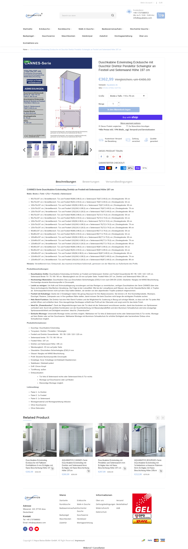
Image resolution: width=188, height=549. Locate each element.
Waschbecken (68, 36)
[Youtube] (37, 529)
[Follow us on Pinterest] (120, 156)
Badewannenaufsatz (112, 29)
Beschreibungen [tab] (66, 181)
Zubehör (103, 36)
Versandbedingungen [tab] (119, 181)
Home (25, 49)
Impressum (80, 540)
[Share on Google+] (113, 156)
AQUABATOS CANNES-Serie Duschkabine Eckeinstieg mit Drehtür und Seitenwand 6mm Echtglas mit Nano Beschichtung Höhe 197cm (75, 465)
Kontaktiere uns (30, 43)
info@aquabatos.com (142, 18)
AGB (118, 508)
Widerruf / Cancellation (94, 547)
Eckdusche (44, 29)
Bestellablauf (122, 504)
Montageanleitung (123, 36)
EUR (160, 2)
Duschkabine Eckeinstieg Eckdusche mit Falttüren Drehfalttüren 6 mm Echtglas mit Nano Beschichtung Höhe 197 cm (40, 464)
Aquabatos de (112, 85)
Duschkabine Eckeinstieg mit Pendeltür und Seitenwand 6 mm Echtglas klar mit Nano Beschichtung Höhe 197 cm (111, 464)
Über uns (143, 36)
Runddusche (64, 29)
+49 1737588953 (141, 12)
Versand (119, 500)
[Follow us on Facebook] (101, 156)
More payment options (130, 123)
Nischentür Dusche (139, 29)
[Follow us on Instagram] (107, 156)
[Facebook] (25, 529)
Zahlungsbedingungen (105, 504)
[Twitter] (31, 529)
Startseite (27, 29)
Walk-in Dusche (86, 29)
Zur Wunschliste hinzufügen (139, 126)
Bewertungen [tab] (90, 181)
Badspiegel (28, 36)
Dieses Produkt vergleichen (111, 126)
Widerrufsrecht (102, 508)
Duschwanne (48, 36)
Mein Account (147, 2)
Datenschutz (101, 512)
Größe (101, 96)
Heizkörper (87, 36)
